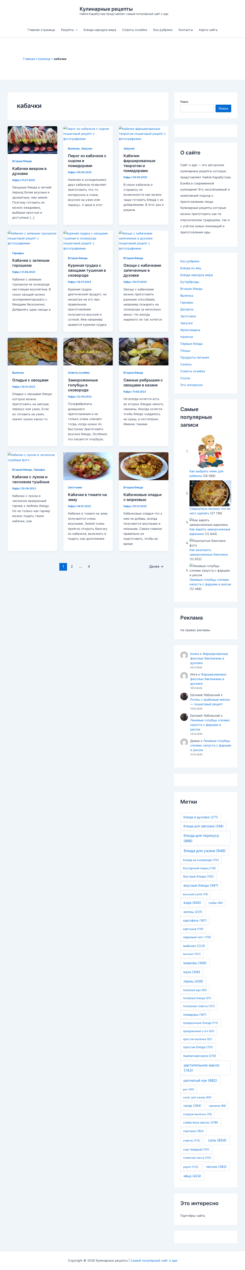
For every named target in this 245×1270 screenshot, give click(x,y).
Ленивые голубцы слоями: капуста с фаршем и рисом (210, 724)
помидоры (195, 1014)
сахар (192, 1106)
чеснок (216, 1167)
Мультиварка (190, 330)
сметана (193, 1131)
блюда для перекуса (201, 838)
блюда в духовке (200, 817)
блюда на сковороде (201, 860)
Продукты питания (194, 357)
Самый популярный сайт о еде (154, 1260)
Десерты (187, 309)
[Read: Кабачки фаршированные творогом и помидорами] (143, 133)
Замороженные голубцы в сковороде (83, 385)
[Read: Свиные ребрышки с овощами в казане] (143, 351)
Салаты (186, 364)
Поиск (184, 101)
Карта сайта (208, 30)
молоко (192, 954)
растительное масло (201, 1068)
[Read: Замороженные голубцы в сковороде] (88, 351)
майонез (194, 946)
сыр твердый (196, 1149)
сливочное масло (200, 1122)
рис (188, 1089)
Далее (156, 566)
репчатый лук (200, 1080)
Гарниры (18, 253)
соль (217, 1140)
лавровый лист (197, 937)
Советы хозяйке (134, 30)
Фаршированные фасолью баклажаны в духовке (209, 658)
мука (191, 972)
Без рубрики (162, 30)
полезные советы (199, 1006)
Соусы (185, 378)
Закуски (86, 148)
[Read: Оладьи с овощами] (32, 351)
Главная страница (41, 30)
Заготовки (75, 487)
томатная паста (197, 1157)
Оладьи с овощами (30, 380)
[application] (76, 29)
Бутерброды (189, 282)
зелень (192, 912)
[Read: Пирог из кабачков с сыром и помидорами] (88, 133)
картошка (193, 929)
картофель (195, 920)
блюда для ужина (205, 851)
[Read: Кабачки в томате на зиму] (88, 466)
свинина (217, 1105)
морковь (195, 963)
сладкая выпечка (197, 1114)
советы (191, 1140)
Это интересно (191, 385)
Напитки (186, 337)
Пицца (185, 350)
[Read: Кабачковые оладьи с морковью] (143, 466)
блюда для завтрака (203, 826)
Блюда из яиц (190, 268)
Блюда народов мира (100, 30)
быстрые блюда (198, 876)
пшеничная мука (199, 1056)
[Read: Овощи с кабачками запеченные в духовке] (143, 240)
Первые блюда (191, 344)
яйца (192, 1176)
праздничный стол (198, 1031)
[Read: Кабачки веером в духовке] (32, 140)
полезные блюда (197, 998)
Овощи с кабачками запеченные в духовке (142, 270)
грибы (215, 902)
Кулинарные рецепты (106, 9)
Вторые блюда (22, 161)
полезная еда (195, 990)
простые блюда (198, 1047)
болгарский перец (199, 868)
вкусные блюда (201, 885)
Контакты (186, 30)
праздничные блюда (200, 1023)
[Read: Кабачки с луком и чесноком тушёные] (32, 457)
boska (194, 654)
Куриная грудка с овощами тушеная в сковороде (87, 270)
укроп (190, 1167)
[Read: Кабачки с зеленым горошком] (32, 238)
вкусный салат (195, 894)
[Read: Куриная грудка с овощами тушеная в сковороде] (88, 240)
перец (193, 981)
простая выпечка (197, 1039)
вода (192, 903)
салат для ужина (197, 1097)
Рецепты (67, 30)
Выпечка (73, 148)
